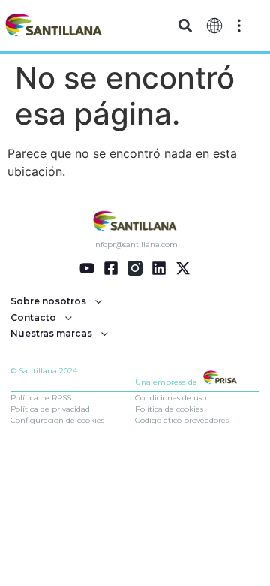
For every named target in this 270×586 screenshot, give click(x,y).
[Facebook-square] (111, 268)
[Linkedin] (159, 268)
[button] (185, 26)
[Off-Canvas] (239, 24)
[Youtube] (87, 268)
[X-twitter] (183, 268)
